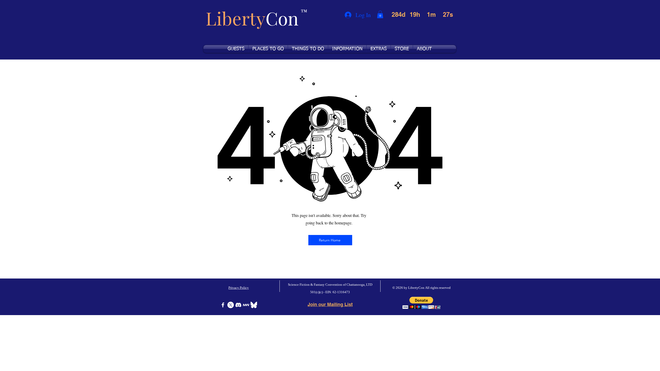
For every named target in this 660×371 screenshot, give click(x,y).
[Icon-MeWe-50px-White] (246, 305)
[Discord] (238, 305)
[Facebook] (223, 305)
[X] (230, 305)
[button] (380, 14)
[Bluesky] (254, 305)
